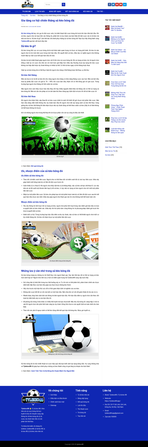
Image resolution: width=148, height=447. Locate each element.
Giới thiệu (53, 395)
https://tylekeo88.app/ (113, 401)
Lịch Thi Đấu (40, 11)
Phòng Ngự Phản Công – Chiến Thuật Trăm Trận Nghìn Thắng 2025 (118, 108)
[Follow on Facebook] (109, 4)
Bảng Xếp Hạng (55, 11)
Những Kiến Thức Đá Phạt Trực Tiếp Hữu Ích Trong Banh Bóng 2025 (118, 95)
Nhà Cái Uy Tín (110, 151)
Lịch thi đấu (82, 405)
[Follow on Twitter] (113, 4)
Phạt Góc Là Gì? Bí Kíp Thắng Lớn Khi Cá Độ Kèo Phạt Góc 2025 (119, 120)
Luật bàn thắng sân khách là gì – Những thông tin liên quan (118, 130)
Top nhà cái (81, 416)
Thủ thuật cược (83, 409)
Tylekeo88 (25, 41)
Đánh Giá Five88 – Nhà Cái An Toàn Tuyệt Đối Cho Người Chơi (118, 73)
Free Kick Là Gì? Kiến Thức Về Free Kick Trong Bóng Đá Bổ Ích (118, 84)
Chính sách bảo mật (57, 402)
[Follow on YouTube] (121, 4)
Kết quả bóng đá (37, 166)
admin (39, 26)
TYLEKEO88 (26, 11)
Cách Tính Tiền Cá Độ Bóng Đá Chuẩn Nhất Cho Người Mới (52, 371)
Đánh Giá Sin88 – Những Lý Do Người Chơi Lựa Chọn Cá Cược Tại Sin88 (118, 40)
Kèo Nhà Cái (87, 11)
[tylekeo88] (31, 4)
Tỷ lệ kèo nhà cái (83, 395)
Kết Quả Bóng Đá (72, 11)
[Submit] (63, 4)
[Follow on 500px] (125, 4)
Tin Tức (100, 11)
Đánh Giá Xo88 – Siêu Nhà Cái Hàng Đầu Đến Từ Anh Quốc (119, 62)
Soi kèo (32, 15)
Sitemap (53, 405)
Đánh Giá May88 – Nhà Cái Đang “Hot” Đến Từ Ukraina (117, 28)
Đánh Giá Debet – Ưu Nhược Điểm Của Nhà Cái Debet (118, 52)
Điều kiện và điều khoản (58, 398)
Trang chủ (24, 15)
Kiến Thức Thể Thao (112, 147)
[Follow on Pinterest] (117, 4)
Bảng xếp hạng (83, 398)
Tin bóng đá (82, 412)
